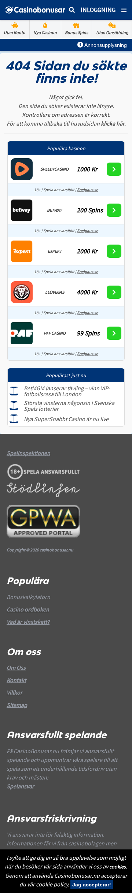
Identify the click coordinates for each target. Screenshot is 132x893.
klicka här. (113, 123)
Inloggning (98, 10)
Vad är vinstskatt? (28, 621)
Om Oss (16, 667)
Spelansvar (20, 786)
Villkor (14, 692)
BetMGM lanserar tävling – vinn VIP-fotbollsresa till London (67, 391)
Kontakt (16, 680)
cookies (117, 866)
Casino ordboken (28, 609)
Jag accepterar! (91, 885)
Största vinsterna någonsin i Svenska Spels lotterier (69, 406)
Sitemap (17, 704)
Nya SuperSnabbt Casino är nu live (66, 419)
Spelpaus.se (87, 189)
